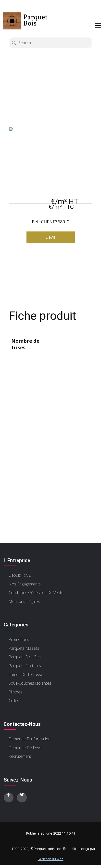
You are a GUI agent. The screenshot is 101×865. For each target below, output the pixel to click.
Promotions (19, 639)
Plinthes (15, 692)
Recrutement (20, 756)
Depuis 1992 (20, 575)
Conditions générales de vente (36, 592)
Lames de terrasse (26, 674)
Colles (14, 700)
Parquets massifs (24, 648)
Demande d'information (29, 739)
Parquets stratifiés (25, 657)
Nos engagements (25, 584)
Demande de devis (25, 747)
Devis (51, 237)
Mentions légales (24, 601)
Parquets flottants (25, 665)
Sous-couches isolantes (30, 683)
